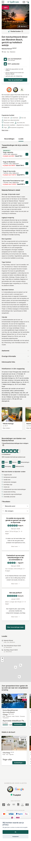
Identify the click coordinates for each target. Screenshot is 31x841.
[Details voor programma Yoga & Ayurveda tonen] (26, 173)
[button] (19, 676)
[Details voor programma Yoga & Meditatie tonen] (26, 163)
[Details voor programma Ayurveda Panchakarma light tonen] (26, 182)
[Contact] (24, 2)
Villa (8, 753)
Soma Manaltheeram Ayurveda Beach (10, 712)
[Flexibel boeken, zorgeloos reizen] (22, 31)
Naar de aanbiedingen (15, 80)
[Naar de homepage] (13, 2)
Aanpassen (15, 836)
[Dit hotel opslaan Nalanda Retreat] (27, 6)
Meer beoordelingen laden (15, 627)
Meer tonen (5, 130)
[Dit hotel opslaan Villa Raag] (3, 737)
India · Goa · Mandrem (9, 52)
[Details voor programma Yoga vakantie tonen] (26, 154)
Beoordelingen (9, 139)
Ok (15, 832)
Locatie (21, 139)
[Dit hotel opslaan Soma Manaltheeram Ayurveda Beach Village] (3, 695)
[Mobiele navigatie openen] (3, 2)
